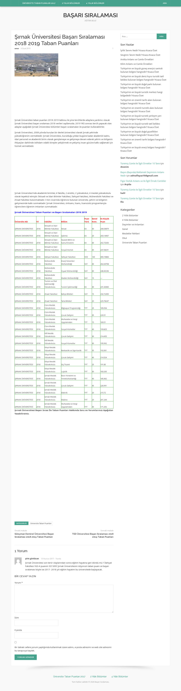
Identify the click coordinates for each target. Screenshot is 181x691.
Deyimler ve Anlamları (133, 224)
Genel (125, 229)
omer (17, 48)
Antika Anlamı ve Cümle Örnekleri (137, 59)
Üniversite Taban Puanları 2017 (39, 3)
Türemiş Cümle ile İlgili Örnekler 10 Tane (140, 163)
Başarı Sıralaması (90, 15)
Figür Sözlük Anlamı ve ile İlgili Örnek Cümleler (143, 180)
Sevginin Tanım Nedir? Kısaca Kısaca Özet (140, 54)
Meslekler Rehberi (131, 233)
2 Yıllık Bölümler (71, 3)
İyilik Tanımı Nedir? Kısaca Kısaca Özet (138, 50)
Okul (124, 238)
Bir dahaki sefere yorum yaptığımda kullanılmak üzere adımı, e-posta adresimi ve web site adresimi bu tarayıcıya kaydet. (63, 649)
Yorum (19, 582)
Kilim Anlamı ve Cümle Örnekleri (136, 63)
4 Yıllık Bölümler (95, 3)
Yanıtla (58, 558)
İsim (17, 617)
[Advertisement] (64, 98)
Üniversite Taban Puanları (40, 523)
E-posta (18, 630)
